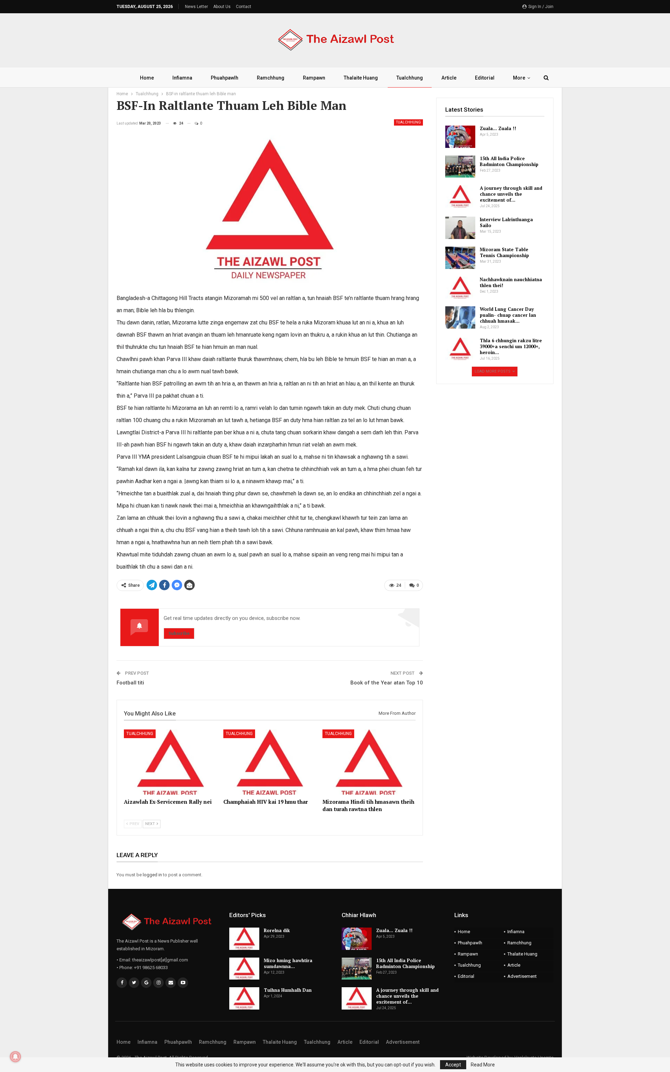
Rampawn (314, 78)
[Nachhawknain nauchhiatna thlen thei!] (460, 288)
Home (147, 78)
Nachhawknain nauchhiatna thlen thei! (511, 282)
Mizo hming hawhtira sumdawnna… (288, 963)
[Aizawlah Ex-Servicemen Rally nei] (170, 762)
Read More (483, 1064)
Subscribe (179, 633)
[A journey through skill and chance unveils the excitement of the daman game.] (460, 196)
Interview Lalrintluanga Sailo (506, 222)
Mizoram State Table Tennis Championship (504, 252)
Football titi (130, 683)
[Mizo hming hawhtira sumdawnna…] (244, 969)
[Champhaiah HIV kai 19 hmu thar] (270, 762)
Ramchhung (270, 78)
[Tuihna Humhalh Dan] (244, 998)
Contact (243, 6)
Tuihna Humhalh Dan (288, 990)
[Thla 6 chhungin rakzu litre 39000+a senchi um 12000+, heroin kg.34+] (460, 349)
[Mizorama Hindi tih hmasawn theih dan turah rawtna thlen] (369, 762)
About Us (222, 6)
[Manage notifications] (15, 1056)
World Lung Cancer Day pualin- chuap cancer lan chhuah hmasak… (508, 315)
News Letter (196, 6)
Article (448, 78)
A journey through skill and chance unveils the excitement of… (511, 194)
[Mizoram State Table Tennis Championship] (460, 258)
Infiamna (182, 78)
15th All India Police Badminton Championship (509, 161)
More (519, 78)
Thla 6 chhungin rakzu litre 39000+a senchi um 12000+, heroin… (511, 346)
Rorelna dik (277, 930)
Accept (453, 1064)
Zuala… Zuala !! (498, 128)
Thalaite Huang (361, 78)
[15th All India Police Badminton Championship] (460, 167)
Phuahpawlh (224, 78)
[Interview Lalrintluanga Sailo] (460, 228)
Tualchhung (409, 78)
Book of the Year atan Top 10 (386, 683)
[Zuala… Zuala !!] (460, 137)
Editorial (484, 78)
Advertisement (522, 976)
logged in (152, 874)
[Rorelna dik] (244, 939)
